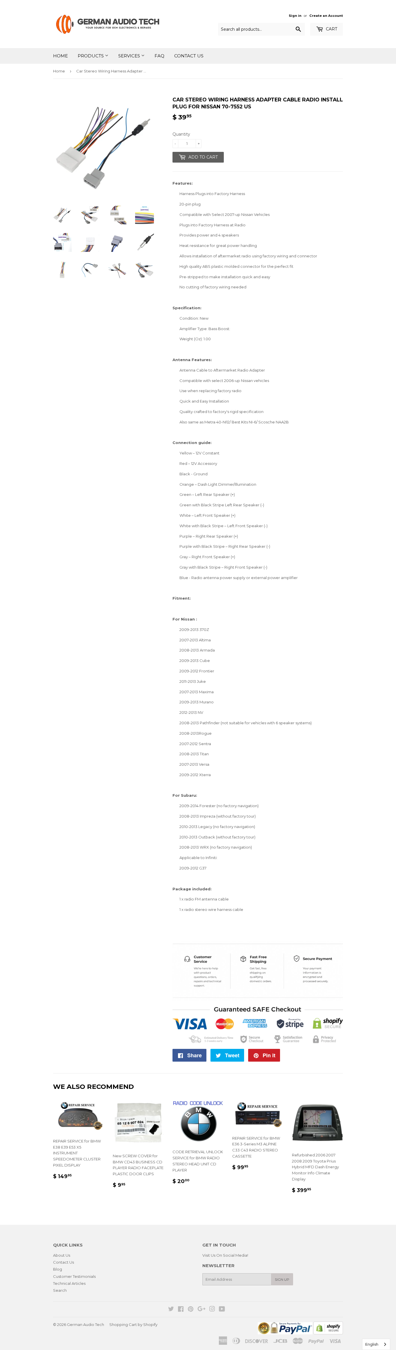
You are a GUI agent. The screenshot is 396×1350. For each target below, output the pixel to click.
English (371, 1344)
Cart (331, 29)
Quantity (181, 134)
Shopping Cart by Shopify (133, 1324)
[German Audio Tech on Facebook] (181, 1309)
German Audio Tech (85, 1324)
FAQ (159, 56)
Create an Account (326, 16)
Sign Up (282, 1279)
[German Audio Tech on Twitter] (171, 1309)
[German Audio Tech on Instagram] (212, 1309)
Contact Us (189, 56)
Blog (57, 1269)
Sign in (295, 16)
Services (129, 56)
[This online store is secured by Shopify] (328, 1333)
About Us (61, 1255)
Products (91, 56)
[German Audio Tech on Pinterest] (191, 1309)
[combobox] (376, 1344)
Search (60, 1290)
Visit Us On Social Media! (225, 1255)
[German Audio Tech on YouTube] (222, 1309)
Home (60, 56)
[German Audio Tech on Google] (201, 1309)
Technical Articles (69, 1283)
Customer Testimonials (74, 1276)
